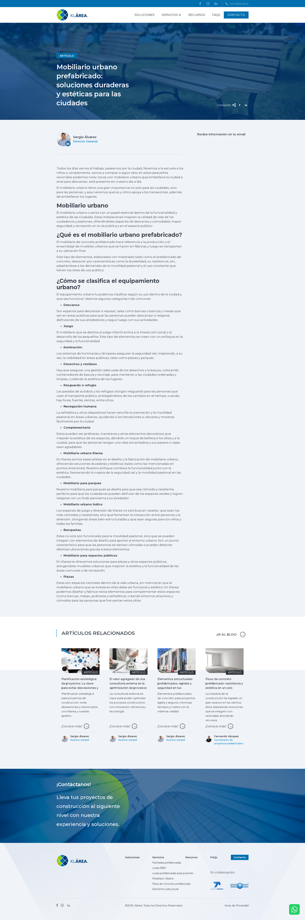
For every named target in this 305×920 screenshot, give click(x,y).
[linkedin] (215, 3)
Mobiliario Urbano (163, 878)
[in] (69, 905)
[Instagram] (62, 905)
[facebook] (200, 3)
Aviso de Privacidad (237, 905)
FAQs (216, 15)
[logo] (72, 15)
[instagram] (208, 3)
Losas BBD (159, 868)
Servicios (158, 857)
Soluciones (144, 15)
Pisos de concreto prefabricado (171, 883)
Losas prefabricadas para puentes (173, 873)
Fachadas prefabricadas (166, 862)
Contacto (236, 15)
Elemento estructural (165, 889)
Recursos (196, 15)
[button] (171, 15)
